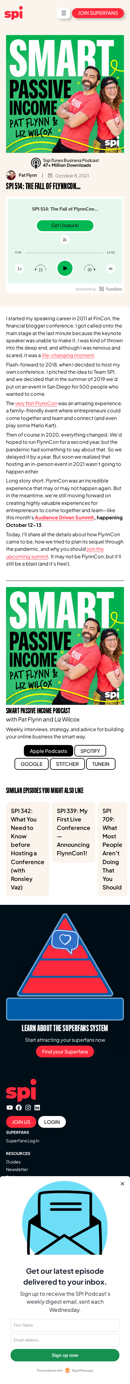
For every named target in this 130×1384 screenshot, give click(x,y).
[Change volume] (110, 268)
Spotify (90, 751)
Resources (18, 1153)
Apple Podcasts (48, 751)
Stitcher (67, 764)
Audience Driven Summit (64, 517)
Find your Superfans (65, 1051)
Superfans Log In (22, 1140)
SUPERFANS (17, 1132)
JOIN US (21, 1122)
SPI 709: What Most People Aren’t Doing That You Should (112, 849)
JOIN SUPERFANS (98, 13)
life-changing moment (68, 355)
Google (32, 764)
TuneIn (100, 764)
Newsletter (17, 1169)
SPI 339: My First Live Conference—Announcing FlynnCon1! (73, 832)
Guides (13, 1161)
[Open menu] (63, 13)
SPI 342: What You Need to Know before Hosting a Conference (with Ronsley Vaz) (27, 849)
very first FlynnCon (36, 403)
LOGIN (52, 1122)
